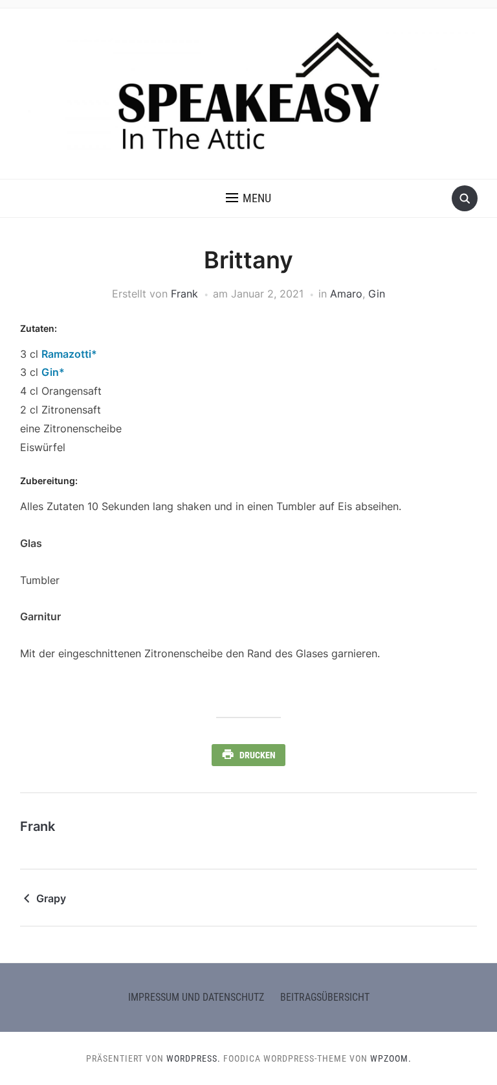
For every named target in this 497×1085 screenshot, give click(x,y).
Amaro (346, 293)
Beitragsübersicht (325, 997)
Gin (376, 293)
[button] (248, 198)
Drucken (257, 755)
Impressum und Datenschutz (196, 997)
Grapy (51, 898)
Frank (184, 293)
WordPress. (193, 1058)
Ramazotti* (69, 353)
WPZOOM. (391, 1058)
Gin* (53, 372)
